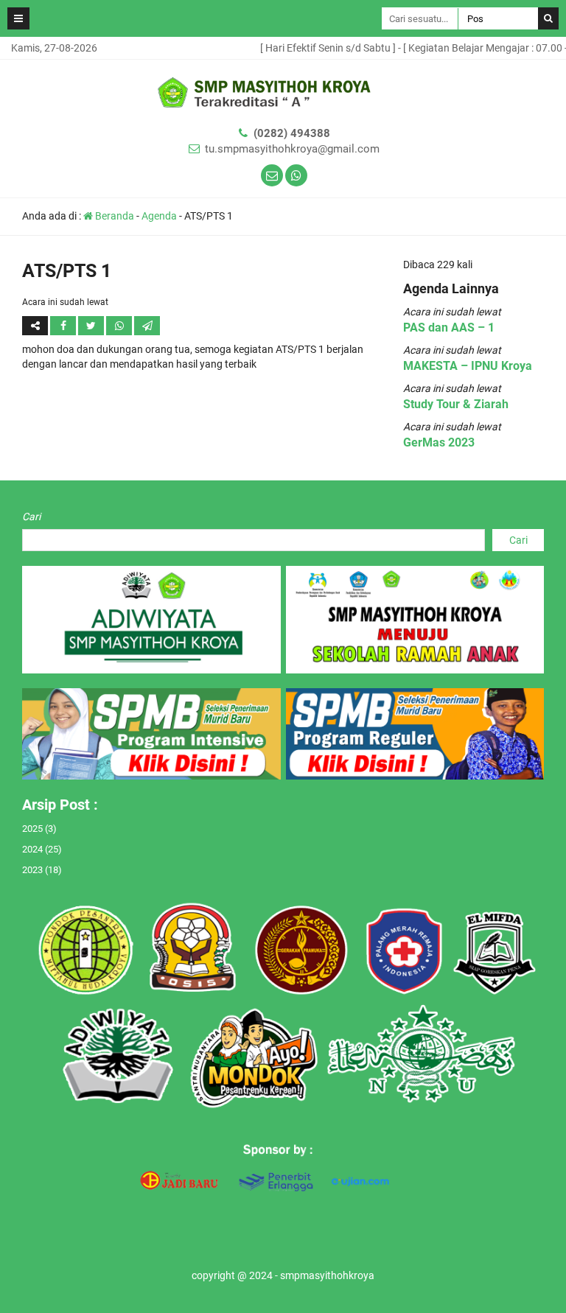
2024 (32, 849)
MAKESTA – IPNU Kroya (467, 366)
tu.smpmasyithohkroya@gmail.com (292, 148)
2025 (32, 828)
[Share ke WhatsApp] (119, 325)
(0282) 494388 (292, 133)
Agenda (159, 216)
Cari (31, 516)
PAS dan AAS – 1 (449, 328)
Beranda (113, 216)
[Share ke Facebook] (64, 326)
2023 (32, 869)
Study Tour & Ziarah (456, 404)
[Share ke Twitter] (92, 326)
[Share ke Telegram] (147, 326)
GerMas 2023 (439, 442)
